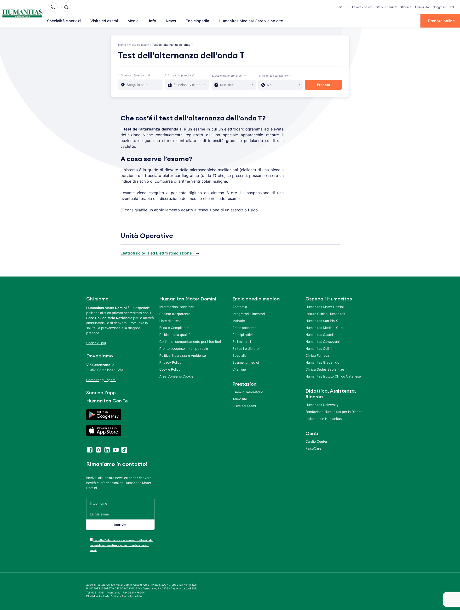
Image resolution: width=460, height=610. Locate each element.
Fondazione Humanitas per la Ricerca (334, 412)
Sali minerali (241, 341)
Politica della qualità (174, 335)
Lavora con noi (362, 7)
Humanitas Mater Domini (324, 307)
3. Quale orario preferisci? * (229, 75)
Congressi (439, 7)
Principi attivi (242, 335)
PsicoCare (313, 448)
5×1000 (343, 7)
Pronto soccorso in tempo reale (183, 348)
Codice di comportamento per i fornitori (190, 341)
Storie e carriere (386, 7)
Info (152, 20)
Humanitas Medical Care (324, 328)
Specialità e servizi (64, 20)
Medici (133, 20)
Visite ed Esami (139, 44)
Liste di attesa (170, 321)
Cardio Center (316, 441)
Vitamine (239, 369)
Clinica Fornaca (317, 355)
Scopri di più (96, 343)
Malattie (238, 321)
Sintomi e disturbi (245, 348)
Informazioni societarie (177, 307)
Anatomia (239, 307)
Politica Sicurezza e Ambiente (182, 355)
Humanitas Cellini (318, 348)
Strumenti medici (245, 362)
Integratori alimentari (248, 314)
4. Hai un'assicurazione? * (274, 75)
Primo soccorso (244, 328)
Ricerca (406, 7)
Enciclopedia (197, 20)
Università (422, 7)
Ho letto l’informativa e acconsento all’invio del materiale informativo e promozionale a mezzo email (121, 545)
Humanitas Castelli (319, 335)
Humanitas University (322, 405)
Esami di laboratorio (247, 392)
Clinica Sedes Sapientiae (324, 369)
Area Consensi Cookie (176, 376)
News (171, 20)
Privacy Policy (170, 362)
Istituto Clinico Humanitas (325, 314)
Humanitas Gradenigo (322, 362)
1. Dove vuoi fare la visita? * (135, 75)
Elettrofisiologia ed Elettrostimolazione (156, 253)
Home (122, 44)
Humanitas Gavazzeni (322, 341)
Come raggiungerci (101, 380)
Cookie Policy (169, 369)
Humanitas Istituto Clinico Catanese (333, 376)
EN (452, 7)
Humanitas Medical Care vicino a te (251, 20)
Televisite (239, 399)
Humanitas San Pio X (321, 321)
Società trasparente (174, 314)
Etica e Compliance (174, 328)
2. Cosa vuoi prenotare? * (181, 75)
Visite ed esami (104, 20)
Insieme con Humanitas (323, 419)
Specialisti (240, 355)
